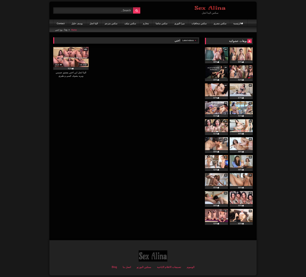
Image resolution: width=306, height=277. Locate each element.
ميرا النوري (179, 23)
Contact (61, 23)
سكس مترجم (111, 23)
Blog (114, 267)
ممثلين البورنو (144, 267)
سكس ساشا (162, 23)
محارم (146, 23)
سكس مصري (220, 23)
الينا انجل (94, 23)
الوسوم (190, 267)
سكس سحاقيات (199, 23)
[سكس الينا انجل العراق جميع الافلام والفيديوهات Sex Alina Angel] (210, 8)
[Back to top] (296, 267)
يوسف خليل (77, 23)
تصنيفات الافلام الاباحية (169, 267)
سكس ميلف (130, 23)
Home (74, 30)
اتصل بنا (127, 267)
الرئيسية (237, 23)
